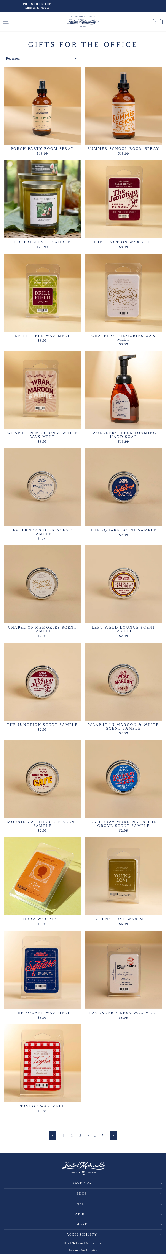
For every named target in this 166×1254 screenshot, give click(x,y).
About (82, 1214)
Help (82, 1203)
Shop (82, 1193)
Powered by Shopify (83, 1250)
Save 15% (81, 1183)
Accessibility (82, 1234)
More (81, 1224)
